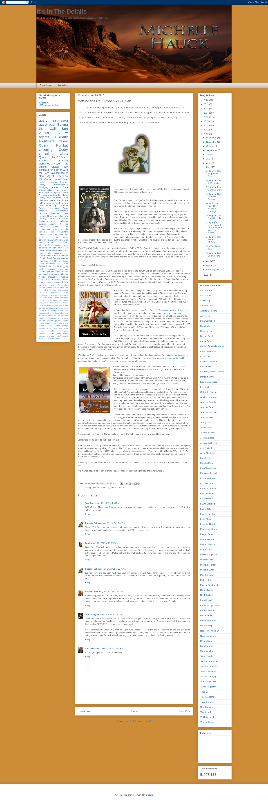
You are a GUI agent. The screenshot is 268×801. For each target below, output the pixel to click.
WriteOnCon (43, 303)
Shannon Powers (208, 666)
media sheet (43, 318)
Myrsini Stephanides (210, 585)
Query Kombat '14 (53, 159)
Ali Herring (205, 300)
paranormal (44, 280)
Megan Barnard (208, 544)
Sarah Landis (206, 656)
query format (50, 323)
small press (52, 328)
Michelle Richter (208, 565)
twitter (65, 333)
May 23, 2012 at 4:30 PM (108, 503)
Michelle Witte (207, 569)
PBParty (61, 137)
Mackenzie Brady (208, 529)
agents (44, 137)
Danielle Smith (207, 376)
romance (42, 326)
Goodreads (52, 216)
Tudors (65, 300)
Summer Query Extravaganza (53, 183)
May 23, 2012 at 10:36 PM (104, 543)
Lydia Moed (206, 519)
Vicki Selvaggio (207, 717)
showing (42, 328)
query (43, 120)
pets (59, 318)
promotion (54, 208)
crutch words (44, 311)
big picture (63, 305)
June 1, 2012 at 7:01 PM (112, 648)
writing (64, 154)
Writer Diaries (55, 303)
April (208, 261)
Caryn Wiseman (208, 351)
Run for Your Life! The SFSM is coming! (212, 207)
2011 (206, 275)
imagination (43, 316)
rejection (56, 280)
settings (65, 326)
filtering (64, 274)
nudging (64, 277)
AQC (52, 240)
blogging (64, 266)
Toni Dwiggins (92, 614)
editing (43, 166)
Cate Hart (205, 356)
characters (63, 232)
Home (134, 711)
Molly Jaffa (205, 580)
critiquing (45, 149)
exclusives (47, 313)
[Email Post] (121, 483)
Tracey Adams (207, 697)
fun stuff (54, 169)
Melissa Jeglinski (208, 554)
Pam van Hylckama (209, 605)
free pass (63, 248)
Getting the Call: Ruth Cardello (213, 216)
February (211, 269)
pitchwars (43, 200)
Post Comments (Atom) (140, 721)
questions (63, 235)
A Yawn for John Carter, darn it (213, 188)
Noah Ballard (206, 595)
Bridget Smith (206, 336)
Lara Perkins (206, 498)
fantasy (42, 235)
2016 (206, 117)
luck (58, 316)
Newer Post (84, 711)
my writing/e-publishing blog (173, 358)
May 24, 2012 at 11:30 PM (111, 591)
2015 (206, 121)
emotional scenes (49, 227)
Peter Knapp (206, 625)
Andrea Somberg (208, 310)
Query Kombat (53, 145)
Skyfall (56, 266)
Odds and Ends (59, 242)
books (48, 205)
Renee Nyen (206, 641)
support (42, 224)
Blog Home (45, 85)
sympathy (51, 333)
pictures (65, 318)
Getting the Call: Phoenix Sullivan (213, 196)
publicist (50, 321)
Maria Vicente (207, 539)
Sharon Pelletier (208, 671)
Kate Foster (206, 458)
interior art (52, 316)
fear (41, 205)
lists (66, 250)
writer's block (55, 338)
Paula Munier (206, 615)
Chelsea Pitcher (92, 648)
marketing (63, 221)
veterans (42, 336)
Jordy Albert (63, 290)
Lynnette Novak (207, 524)
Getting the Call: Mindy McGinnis (213, 239)
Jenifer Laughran (208, 397)
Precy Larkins (91, 591)
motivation (53, 277)
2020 (206, 100)
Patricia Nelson (207, 610)
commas (64, 308)
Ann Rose (205, 316)
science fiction (54, 326)
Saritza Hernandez (209, 661)
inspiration (104, 487)
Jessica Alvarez (207, 432)
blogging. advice (60, 245)
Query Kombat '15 (49, 157)
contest (57, 179)
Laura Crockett (207, 504)
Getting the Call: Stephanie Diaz (213, 173)
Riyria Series (53, 298)
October (210, 146)
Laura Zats (205, 509)
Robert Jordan (45, 266)
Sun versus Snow (53, 131)
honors (58, 313)
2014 (206, 125)
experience (56, 274)
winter (55, 256)
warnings (50, 336)
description (55, 311)
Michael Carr (206, 559)
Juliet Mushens (207, 453)
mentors (42, 253)
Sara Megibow (207, 651)
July (208, 159)
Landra (88, 543)
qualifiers (58, 321)
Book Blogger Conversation (53, 209)
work (52, 285)
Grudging (43, 187)
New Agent (46, 176)
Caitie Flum (205, 341)
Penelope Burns (208, 620)
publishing (58, 253)
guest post (47, 124)
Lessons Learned (49, 213)
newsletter (52, 235)
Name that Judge (58, 200)
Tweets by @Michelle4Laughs (48, 103)
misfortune (53, 318)
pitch (50, 253)
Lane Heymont (207, 493)
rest (66, 323)
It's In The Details (61, 11)
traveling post (46, 232)
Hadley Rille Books (50, 290)
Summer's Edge (55, 300)
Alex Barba (205, 295)
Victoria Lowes (207, 722)
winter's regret (62, 336)
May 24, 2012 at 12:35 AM (114, 569)
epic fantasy (61, 205)
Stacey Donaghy (208, 676)
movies (55, 229)
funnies (42, 250)
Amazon (42, 288)
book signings (47, 269)
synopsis (56, 282)
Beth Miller (205, 326)
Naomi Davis (206, 590)
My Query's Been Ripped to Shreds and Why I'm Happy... (214, 227)
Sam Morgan (206, 646)
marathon (64, 316)
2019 (206, 104)
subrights (42, 333)
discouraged (44, 272)
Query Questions (53, 152)
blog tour (45, 308)
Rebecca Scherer (208, 636)
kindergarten (57, 250)
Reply (87, 514)
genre (48, 250)
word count (43, 338)
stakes (53, 331)
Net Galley (62, 264)
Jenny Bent (205, 422)
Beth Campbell (207, 321)
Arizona (49, 288)
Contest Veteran (60, 258)
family (42, 208)
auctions (55, 305)
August (210, 154)
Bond (49, 258)
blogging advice (55, 308)
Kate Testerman (208, 468)
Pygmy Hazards (55, 295)
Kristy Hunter (206, 483)
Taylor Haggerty (208, 686)
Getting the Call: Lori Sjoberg (213, 254)
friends (56, 195)
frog (53, 313)
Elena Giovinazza (208, 382)
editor (47, 274)
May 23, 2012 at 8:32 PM (114, 523)
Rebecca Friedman (209, 631)
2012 (206, 134)
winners (42, 285)
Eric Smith (205, 387)
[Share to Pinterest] (138, 483)
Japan (65, 240)
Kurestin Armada (208, 488)
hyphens (64, 313)
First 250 (55, 288)
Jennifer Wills (206, 417)
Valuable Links (60, 197)
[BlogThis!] (129, 483)
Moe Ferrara (206, 575)
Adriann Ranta (207, 290)
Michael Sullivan (61, 293)
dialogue (64, 269)
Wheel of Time (45, 245)
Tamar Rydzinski (208, 681)
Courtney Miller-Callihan (212, 371)
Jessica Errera (207, 438)
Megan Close (206, 549)
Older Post (184, 711)
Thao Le (204, 692)
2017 (206, 113)
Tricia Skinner (207, 702)
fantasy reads (47, 218)
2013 (206, 129)
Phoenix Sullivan (93, 523)
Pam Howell (206, 600)
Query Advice (46, 190)
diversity (52, 248)
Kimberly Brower (208, 478)
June (209, 163)
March (209, 265)
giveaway (52, 182)
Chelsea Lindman (208, 361)
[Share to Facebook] (135, 483)
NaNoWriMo (43, 295)
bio (40, 308)
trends (59, 333)
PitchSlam (45, 179)
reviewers (63, 219)
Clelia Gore (205, 366)
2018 (206, 108)
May (208, 167)
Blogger (149, 795)
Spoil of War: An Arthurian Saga (113, 273)
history (42, 277)
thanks (65, 282)
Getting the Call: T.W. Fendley (213, 181)
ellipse (62, 311)
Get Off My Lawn (58, 261)
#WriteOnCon (63, 285)
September (212, 150)
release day (59, 166)
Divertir (58, 240)
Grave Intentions (47, 264)
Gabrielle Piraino (208, 392)
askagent (47, 305)
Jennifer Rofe (206, 407)
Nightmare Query (53, 141)
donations (55, 272)
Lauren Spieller (207, 514)
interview (62, 176)
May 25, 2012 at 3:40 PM (111, 614)
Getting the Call (92, 487)
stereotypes (63, 331)
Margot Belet (206, 534)
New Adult (44, 242)
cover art (61, 163)
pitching (42, 321)
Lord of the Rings (46, 293)
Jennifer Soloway (208, 412)
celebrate (43, 248)
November (211, 142)
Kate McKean (206, 463)
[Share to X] (132, 483)
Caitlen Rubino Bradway (212, 346)
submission (44, 237)
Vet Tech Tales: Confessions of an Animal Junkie (163, 310)
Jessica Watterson (209, 443)
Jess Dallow (206, 427)
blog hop (63, 216)
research (60, 323)
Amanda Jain (206, 305)
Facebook (43, 261)
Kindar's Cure (60, 187)
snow (48, 282)
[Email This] (126, 483)
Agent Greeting (59, 224)
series (48, 256)
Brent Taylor (206, 331)
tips (56, 237)
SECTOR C (146, 273)
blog (145, 117)
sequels (64, 229)
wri (49, 338)
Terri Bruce (90, 503)
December (211, 137)
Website (62, 85)
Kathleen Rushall (208, 473)
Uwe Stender (206, 707)
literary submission (48, 221)
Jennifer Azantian (208, 402)
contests (44, 169)
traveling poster (117, 487)
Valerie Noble (206, 712)
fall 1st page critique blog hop (53, 203)
